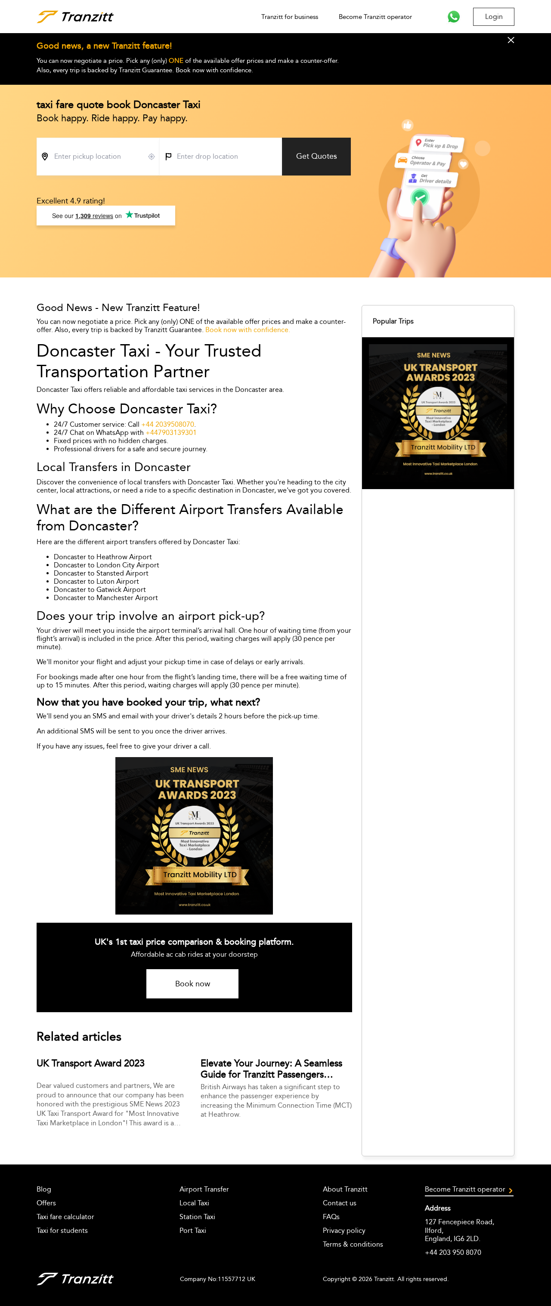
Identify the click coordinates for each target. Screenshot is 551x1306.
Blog (44, 1189)
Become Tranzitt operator (375, 17)
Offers (46, 1203)
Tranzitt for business (289, 17)
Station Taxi (197, 1217)
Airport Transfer (204, 1189)
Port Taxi (193, 1230)
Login (494, 16)
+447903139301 (171, 432)
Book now (192, 984)
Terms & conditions (353, 1244)
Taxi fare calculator (65, 1217)
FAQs (331, 1217)
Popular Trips (393, 321)
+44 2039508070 (167, 424)
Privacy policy (344, 1230)
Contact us (339, 1203)
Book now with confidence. (247, 330)
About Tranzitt (345, 1189)
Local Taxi (194, 1203)
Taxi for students (62, 1230)
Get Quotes (316, 156)
